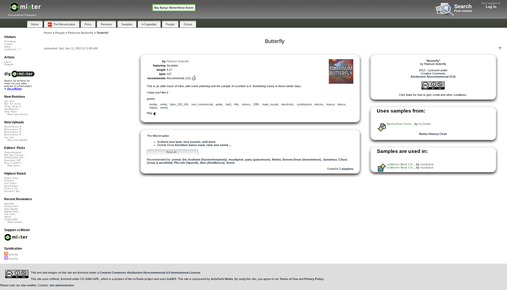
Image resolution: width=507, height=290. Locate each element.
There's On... (12, 188)
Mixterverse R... (14, 129)
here (409, 94)
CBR (256, 104)
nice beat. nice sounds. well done (192, 141)
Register (8, 64)
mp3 (228, 104)
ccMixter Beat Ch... (401, 164)
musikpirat (236, 159)
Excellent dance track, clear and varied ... (203, 145)
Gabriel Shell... (12, 211)
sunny (164, 107)
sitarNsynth (11, 109)
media (153, 104)
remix (163, 104)
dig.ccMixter (14, 88)
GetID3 (171, 278)
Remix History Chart (433, 133)
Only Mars (10, 111)
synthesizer (304, 104)
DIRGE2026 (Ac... (15, 157)
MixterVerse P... (14, 132)
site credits (28, 285)
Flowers (9, 180)
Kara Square (11, 209)
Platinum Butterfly (178, 61)
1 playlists (346, 168)
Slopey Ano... (12, 178)
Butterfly (13, 254)
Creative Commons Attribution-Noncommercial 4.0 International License (150, 272)
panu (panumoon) (257, 159)
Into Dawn (10, 183)
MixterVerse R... (14, 126)
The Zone (9, 214)
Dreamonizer (11, 206)
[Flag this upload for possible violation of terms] (500, 48)
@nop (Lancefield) (160, 162)
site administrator (61, 285)
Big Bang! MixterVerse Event (174, 7)
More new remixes (17, 114)
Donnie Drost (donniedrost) (302, 159)
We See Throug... (15, 155)
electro (318, 104)
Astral (230, 162)
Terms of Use (289, 278)
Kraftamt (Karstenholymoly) (207, 159)
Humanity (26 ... (14, 160)
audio (218, 104)
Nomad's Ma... (13, 191)
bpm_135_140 (179, 104)
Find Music (10, 41)
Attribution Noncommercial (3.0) (433, 76)
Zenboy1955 (11, 219)
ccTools (138, 278)
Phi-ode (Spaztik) (186, 162)
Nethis (276, 159)
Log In (491, 7)
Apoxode (9, 203)
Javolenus (330, 159)
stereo (246, 104)
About (7, 46)
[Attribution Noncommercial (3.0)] (433, 88)
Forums (8, 44)
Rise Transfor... (13, 163)
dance (341, 104)
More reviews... (16, 222)
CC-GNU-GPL (89, 278)
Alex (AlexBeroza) (212, 162)
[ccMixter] (25, 10)
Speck (7, 217)
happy (153, 107)
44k (236, 104)
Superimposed (12, 152)
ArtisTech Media (222, 278)
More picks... (14, 165)
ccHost (54, 278)
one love (9, 101)
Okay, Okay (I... (14, 106)
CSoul (343, 159)
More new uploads (17, 140)
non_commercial (202, 104)
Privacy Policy (313, 278)
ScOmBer (425, 123)
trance (330, 104)
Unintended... (12, 186)
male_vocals (270, 104)
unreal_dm (179, 159)
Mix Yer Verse (12, 103)
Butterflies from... (400, 123)
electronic (287, 104)
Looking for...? (12, 49)
